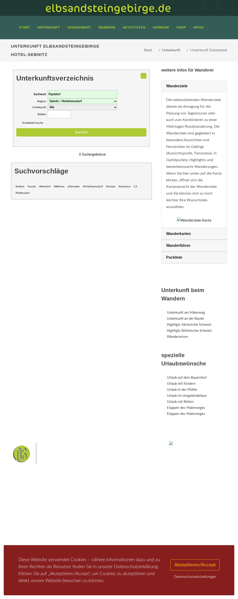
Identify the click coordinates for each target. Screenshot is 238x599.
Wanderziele (177, 86)
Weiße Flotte (139, 516)
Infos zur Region (28, 517)
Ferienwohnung (65, 520)
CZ (135, 186)
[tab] (194, 86)
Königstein (112, 531)
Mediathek (25, 525)
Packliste (174, 257)
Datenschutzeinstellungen (195, 577)
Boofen (107, 538)
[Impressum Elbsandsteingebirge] (194, 5)
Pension (60, 514)
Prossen (111, 186)
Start (148, 50)
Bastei (91, 509)
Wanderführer (178, 245)
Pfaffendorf (23, 193)
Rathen (20, 186)
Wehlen (114, 524)
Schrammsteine (117, 516)
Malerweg (105, 509)
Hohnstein (94, 531)
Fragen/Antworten (30, 508)
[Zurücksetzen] (143, 76)
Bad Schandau (96, 524)
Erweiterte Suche (32, 122)
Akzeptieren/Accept (195, 565)
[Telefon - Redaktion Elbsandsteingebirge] (208, 5)
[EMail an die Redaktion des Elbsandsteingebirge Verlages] (222, 5)
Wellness (59, 186)
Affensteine (94, 516)
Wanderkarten (178, 234)
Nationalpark (125, 509)
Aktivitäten (25, 537)
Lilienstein (73, 186)
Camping (60, 532)
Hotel (58, 508)
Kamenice (125, 186)
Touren (31, 186)
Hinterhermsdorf (93, 186)
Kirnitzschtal (131, 531)
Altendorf (45, 186)
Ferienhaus (62, 526)
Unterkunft (171, 50)
